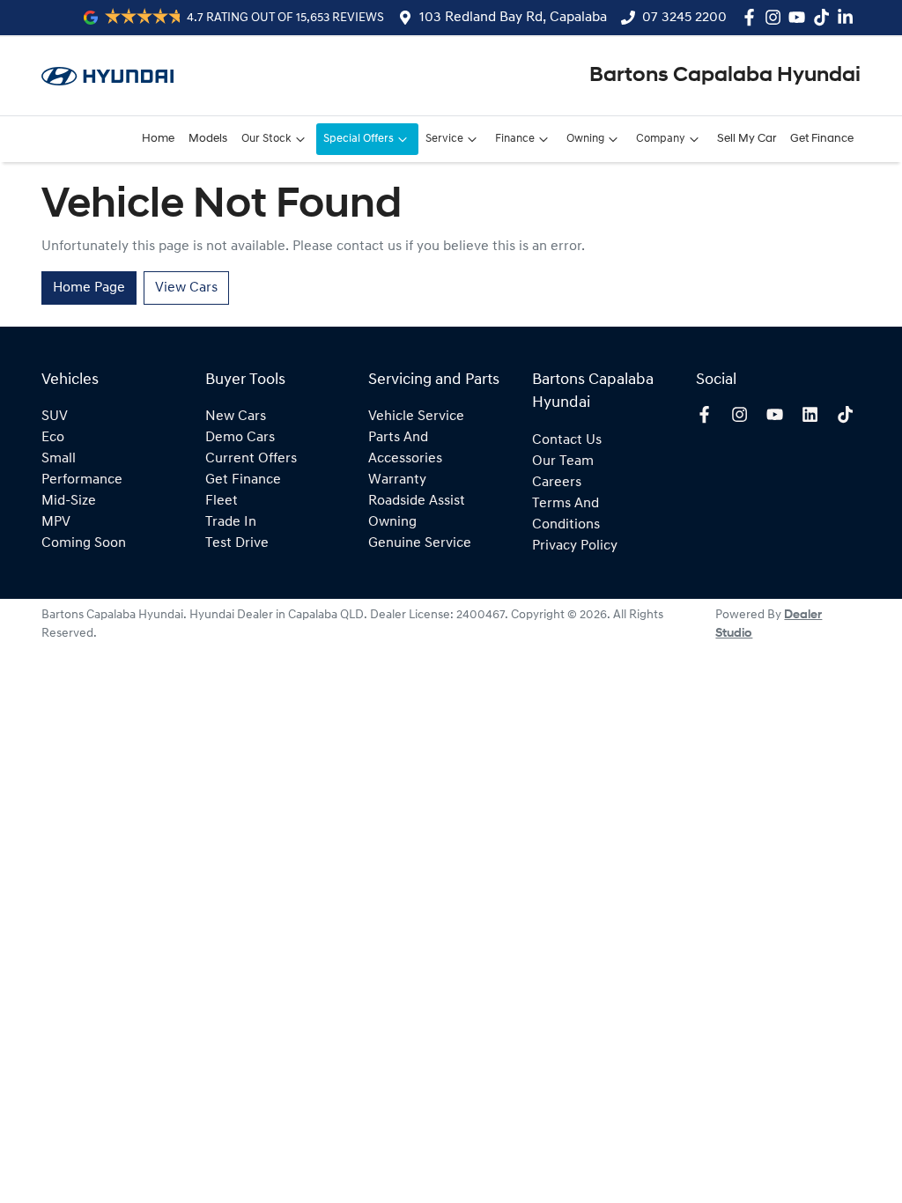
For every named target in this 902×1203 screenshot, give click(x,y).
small (58, 459)
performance (81, 480)
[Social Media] (825, 17)
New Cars (235, 417)
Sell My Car (746, 138)
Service (444, 138)
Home (158, 138)
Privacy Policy (574, 546)
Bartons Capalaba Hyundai (725, 75)
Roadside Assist (416, 501)
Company (660, 138)
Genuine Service (419, 543)
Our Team (563, 461)
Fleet (221, 501)
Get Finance (822, 138)
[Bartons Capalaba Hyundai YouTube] (800, 17)
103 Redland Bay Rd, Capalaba (513, 18)
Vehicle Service (416, 417)
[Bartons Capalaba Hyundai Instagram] (776, 17)
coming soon (83, 543)
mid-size (68, 501)
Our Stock (266, 138)
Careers (556, 483)
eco (52, 438)
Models (208, 138)
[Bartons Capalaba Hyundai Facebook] (753, 17)
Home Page (89, 288)
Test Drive (237, 543)
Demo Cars (240, 438)
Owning (585, 138)
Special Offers (358, 138)
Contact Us (567, 440)
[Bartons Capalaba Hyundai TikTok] (849, 414)
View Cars (186, 288)
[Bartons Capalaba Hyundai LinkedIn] (849, 17)
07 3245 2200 (684, 18)
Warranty (397, 480)
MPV (55, 522)
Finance (515, 138)
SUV (54, 417)
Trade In (230, 522)
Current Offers (251, 459)
